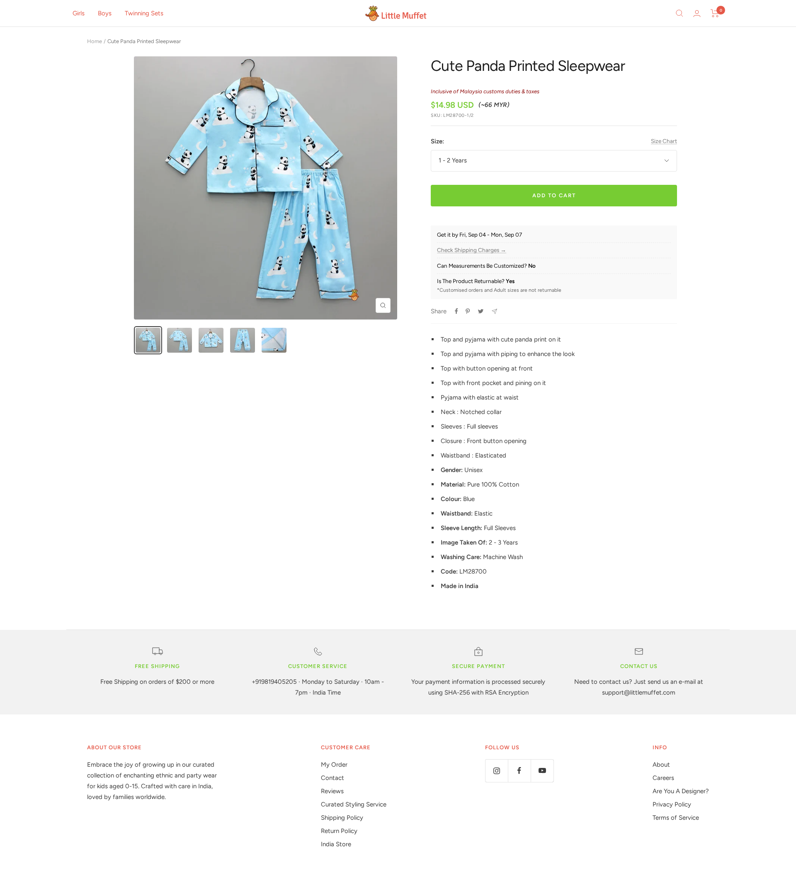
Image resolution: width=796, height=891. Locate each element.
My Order (334, 764)
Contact (332, 778)
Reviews (332, 791)
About (661, 764)
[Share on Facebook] (456, 311)
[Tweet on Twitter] (480, 311)
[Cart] (715, 13)
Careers (663, 778)
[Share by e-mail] (494, 311)
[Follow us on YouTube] (542, 770)
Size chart (664, 141)
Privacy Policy (672, 804)
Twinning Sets (144, 13)
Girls (79, 13)
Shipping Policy (342, 817)
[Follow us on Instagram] (496, 770)
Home (94, 41)
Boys (105, 13)
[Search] (679, 13)
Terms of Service (676, 817)
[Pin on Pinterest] (468, 311)
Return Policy (339, 831)
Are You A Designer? (681, 791)
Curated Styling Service (353, 804)
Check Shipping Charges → (471, 250)
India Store (336, 844)
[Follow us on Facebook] (519, 770)
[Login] (697, 13)
